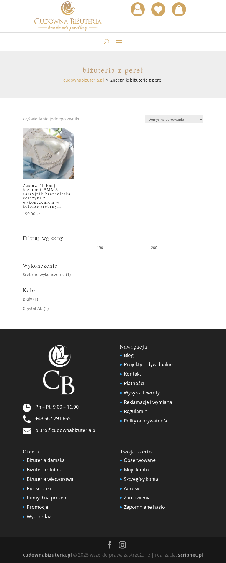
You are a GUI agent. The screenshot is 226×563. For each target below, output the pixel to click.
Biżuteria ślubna (44, 469)
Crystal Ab (33, 308)
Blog (129, 355)
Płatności (134, 383)
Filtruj (36, 248)
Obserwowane (140, 460)
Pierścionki (39, 488)
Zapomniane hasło (144, 507)
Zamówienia (137, 497)
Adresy (131, 488)
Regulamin (135, 411)
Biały (27, 299)
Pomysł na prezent (47, 497)
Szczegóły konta (141, 479)
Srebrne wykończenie (44, 274)
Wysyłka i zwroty (142, 392)
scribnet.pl (190, 555)
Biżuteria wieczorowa (50, 479)
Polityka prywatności (147, 420)
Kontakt (132, 374)
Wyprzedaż (39, 516)
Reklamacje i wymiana (148, 402)
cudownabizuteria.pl (47, 555)
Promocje (37, 507)
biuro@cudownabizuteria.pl (66, 430)
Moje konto (136, 469)
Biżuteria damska (46, 460)
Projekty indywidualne (148, 364)
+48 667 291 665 (53, 418)
